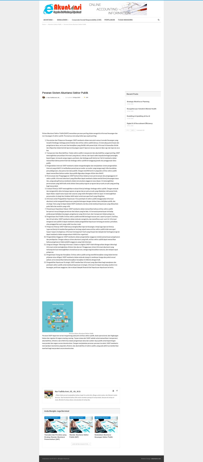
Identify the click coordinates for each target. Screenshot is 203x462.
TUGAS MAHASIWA (125, 20)
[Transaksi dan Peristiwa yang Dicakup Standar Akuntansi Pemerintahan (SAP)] (56, 424)
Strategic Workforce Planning (138, 102)
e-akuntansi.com (156, 458)
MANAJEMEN (62, 20)
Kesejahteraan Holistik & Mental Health (141, 109)
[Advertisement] (101, 41)
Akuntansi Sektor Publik (52, 417)
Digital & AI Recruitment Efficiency (139, 123)
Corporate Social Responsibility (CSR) (86, 20)
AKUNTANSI (48, 20)
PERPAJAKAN (109, 20)
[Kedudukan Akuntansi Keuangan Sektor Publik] (106, 424)
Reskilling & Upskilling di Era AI (138, 116)
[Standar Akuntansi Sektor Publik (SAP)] (81, 424)
